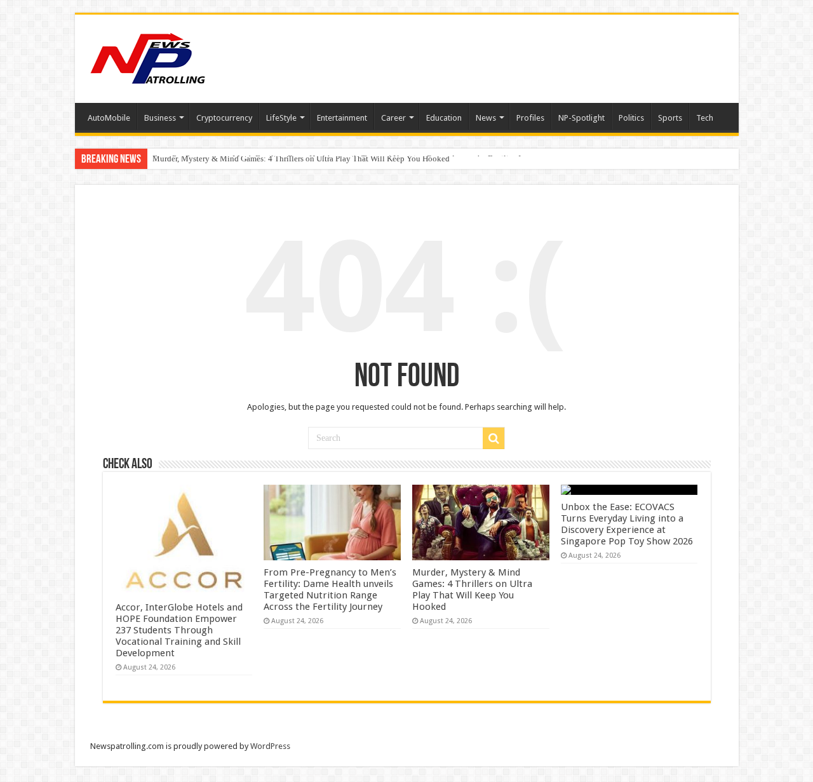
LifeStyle (281, 118)
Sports (670, 118)
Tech (704, 118)
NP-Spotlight (581, 118)
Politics (631, 118)
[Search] (493, 438)
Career (393, 118)
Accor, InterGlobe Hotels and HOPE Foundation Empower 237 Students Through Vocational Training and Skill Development (179, 630)
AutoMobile (109, 118)
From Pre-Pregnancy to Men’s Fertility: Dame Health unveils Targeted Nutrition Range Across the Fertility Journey (330, 589)
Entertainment (342, 118)
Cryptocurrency (224, 118)
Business (160, 118)
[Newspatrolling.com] (148, 56)
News (486, 118)
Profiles (530, 118)
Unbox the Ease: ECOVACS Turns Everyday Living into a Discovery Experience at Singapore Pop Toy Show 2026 (627, 524)
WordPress (270, 746)
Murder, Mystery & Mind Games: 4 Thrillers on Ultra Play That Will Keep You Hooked (301, 158)
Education (444, 118)
